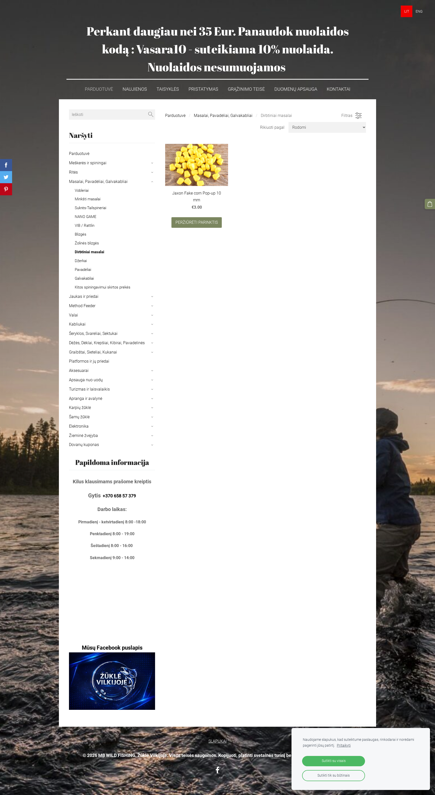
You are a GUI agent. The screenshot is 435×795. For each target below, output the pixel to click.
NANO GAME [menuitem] (85, 216)
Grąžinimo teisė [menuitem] (246, 89)
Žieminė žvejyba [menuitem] (83, 435)
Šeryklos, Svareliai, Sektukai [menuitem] (93, 333)
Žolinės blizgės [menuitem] (87, 243)
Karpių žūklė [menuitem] (80, 407)
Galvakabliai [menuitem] (84, 278)
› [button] (153, 163)
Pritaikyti (344, 745)
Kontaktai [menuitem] (338, 89)
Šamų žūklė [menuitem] (79, 417)
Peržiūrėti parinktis (196, 222)
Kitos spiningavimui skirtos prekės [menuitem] (102, 287)
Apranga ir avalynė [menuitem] (85, 398)
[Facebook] (217, 770)
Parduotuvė (175, 115)
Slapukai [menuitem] (217, 741)
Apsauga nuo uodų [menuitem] (86, 379)
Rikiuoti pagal (272, 127)
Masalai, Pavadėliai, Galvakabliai (223, 115)
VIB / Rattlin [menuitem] (84, 225)
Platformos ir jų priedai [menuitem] (89, 361)
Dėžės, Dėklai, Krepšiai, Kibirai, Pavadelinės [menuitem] (107, 342)
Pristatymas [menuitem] (203, 89)
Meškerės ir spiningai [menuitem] (87, 163)
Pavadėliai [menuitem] (83, 269)
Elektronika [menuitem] (79, 426)
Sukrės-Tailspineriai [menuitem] (90, 208)
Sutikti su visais (334, 761)
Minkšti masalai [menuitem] (87, 199)
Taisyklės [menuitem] (168, 89)
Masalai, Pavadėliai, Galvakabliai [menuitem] (98, 181)
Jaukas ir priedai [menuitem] (83, 296)
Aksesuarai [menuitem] (79, 370)
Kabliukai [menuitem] (77, 324)
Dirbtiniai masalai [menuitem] (89, 252)
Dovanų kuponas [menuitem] (84, 444)
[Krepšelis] (430, 204)
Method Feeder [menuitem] (82, 305)
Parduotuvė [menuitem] (99, 89)
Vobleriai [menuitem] (82, 190)
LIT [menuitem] (406, 11)
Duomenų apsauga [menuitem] (295, 89)
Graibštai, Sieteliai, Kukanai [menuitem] (93, 352)
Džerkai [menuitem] (81, 261)
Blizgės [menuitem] (80, 234)
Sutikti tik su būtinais (333, 775)
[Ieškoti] (151, 114)
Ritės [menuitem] (73, 172)
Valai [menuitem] (73, 315)
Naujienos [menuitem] (135, 89)
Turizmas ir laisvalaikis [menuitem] (89, 389)
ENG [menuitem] (419, 11)
